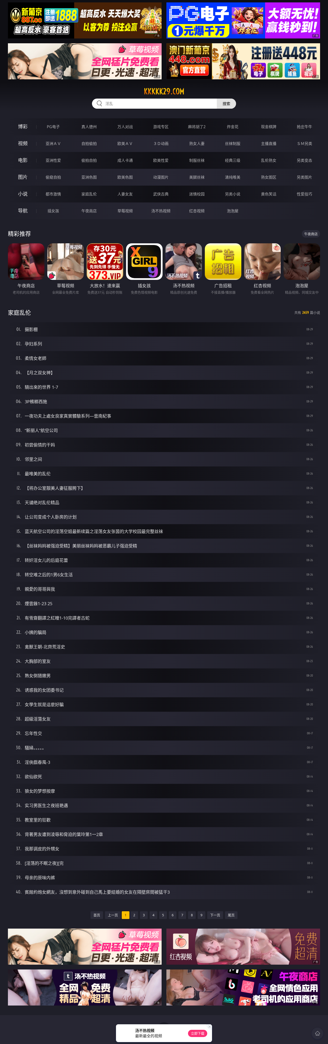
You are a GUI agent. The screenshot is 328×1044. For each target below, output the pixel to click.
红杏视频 (197, 211)
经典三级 (232, 160)
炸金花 (232, 126)
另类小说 (232, 194)
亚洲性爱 (53, 160)
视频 (23, 143)
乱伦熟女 (268, 160)
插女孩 (53, 211)
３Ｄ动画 (161, 143)
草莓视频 (125, 211)
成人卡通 (125, 160)
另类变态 (304, 160)
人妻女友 (125, 194)
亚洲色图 (89, 177)
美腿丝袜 (197, 177)
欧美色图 (125, 177)
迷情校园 (197, 194)
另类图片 (304, 177)
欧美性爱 (161, 160)
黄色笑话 (268, 194)
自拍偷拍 (89, 143)
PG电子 (53, 126)
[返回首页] (317, 1033)
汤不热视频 (160, 211)
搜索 (226, 103)
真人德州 (89, 126)
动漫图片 (161, 177)
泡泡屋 (232, 211)
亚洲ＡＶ (53, 143)
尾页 (231, 915)
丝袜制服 (232, 143)
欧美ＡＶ (125, 143)
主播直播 (268, 143)
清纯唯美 (232, 177)
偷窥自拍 (53, 177)
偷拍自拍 (89, 160)
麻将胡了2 (197, 126)
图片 (23, 177)
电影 (23, 160)
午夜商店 (89, 211)
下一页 (215, 915)
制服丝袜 (197, 160)
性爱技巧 (304, 194)
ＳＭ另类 (304, 143)
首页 (96, 915)
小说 (23, 194)
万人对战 (125, 126)
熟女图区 (268, 177)
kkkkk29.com (164, 91)
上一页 (113, 915)
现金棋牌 (268, 126)
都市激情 (53, 194)
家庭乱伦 (89, 194)
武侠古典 (161, 194)
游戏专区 (161, 126)
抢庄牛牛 (304, 126)
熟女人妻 (197, 143)
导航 (23, 211)
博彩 (23, 126)
